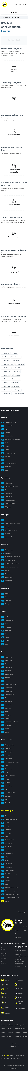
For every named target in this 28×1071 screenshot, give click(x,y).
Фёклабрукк (7, 796)
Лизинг (5, 698)
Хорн (5, 836)
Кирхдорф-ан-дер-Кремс (10, 762)
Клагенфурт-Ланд (8, 560)
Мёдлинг (6, 857)
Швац (5, 644)
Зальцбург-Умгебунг (9, 530)
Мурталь (6, 456)
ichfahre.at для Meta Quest (21, 1036)
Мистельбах (7, 864)
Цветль (5, 901)
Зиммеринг (7, 725)
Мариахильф (7, 705)
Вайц (5, 470)
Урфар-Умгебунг (8, 793)
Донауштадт (7, 667)
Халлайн (6, 520)
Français (17, 1055)
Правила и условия (20, 966)
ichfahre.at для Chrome (7, 1025)
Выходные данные (20, 951)
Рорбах (5, 779)
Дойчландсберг (8, 426)
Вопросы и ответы (20, 930)
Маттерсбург (7, 497)
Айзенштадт (7, 483)
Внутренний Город (9, 684)
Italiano (8, 1059)
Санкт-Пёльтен (8, 870)
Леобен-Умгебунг (8, 453)
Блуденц (6, 597)
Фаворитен (7, 671)
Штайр (5, 789)
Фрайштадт (7, 752)
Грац (5, 429)
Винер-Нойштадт (8, 891)
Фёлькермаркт (7, 574)
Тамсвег (6, 533)
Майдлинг (6, 708)
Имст (5, 623)
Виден (5, 732)
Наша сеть (4, 958)
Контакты (18, 937)
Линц (5, 765)
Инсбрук (6, 617)
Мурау (5, 460)
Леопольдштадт (8, 694)
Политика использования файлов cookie (19, 961)
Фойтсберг (6, 467)
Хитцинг (6, 681)
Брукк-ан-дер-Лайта (9, 819)
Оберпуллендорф (8, 503)
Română (3, 1059)
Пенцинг (6, 718)
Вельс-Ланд (7, 803)
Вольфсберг (7, 580)
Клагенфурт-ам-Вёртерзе (11, 557)
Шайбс (5, 877)
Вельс (5, 799)
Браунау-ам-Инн (8, 745)
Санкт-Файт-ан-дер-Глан (10, 567)
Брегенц (6, 593)
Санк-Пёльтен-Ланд (9, 874)
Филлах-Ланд (7, 577)
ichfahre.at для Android (21, 1032)
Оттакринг (6, 715)
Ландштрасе (7, 691)
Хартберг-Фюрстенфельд (11, 439)
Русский (6, 1055)
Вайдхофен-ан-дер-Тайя (11, 894)
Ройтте (5, 641)
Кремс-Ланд (7, 846)
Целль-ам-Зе (7, 537)
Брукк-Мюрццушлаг (9, 422)
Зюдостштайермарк (9, 463)
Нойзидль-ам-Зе (8, 500)
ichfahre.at (10, 1065)
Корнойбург (7, 843)
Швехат (6, 881)
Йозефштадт (7, 688)
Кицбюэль (6, 627)
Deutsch (18, 1059)
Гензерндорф (7, 829)
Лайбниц (6, 443)
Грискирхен (7, 759)
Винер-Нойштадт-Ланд (10, 887)
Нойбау (5, 711)
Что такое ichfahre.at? (21, 927)
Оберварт (6, 507)
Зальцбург (7, 527)
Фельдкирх (6, 604)
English (13, 1059)
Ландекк (6, 634)
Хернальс (6, 677)
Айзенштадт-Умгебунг (10, 486)
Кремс (5, 850)
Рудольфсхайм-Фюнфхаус (11, 722)
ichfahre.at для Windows (7, 1032)
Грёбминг (6, 433)
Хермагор (6, 553)
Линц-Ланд (6, 769)
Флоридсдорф (7, 674)
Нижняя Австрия (9, 17)
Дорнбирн (6, 600)
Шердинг (6, 782)
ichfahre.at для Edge (6, 1029)
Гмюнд (5, 826)
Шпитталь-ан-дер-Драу (10, 563)
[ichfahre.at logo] (4, 4)
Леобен (5, 446)
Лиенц (5, 637)
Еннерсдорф (7, 493)
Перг (5, 772)
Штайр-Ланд (7, 786)
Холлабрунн (7, 833)
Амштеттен (7, 816)
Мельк (5, 860)
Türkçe (11, 1055)
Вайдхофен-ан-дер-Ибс (10, 898)
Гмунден (6, 755)
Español (22, 1055)
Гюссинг (6, 490)
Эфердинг (6, 748)
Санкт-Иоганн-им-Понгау (11, 523)
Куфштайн (6, 630)
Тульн (5, 884)
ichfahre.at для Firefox (20, 1025)
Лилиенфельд (7, 853)
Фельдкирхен (7, 550)
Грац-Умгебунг (7, 436)
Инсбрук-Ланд (7, 620)
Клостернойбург (8, 840)
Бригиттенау (7, 660)
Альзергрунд (7, 657)
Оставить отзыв (19, 934)
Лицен (5, 449)
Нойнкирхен (7, 867)
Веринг (5, 728)
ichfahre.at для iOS (6, 1036)
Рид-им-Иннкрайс (8, 776)
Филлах (5, 570)
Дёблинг (6, 664)
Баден (5, 823)
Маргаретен (7, 701)
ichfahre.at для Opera (20, 1029)
